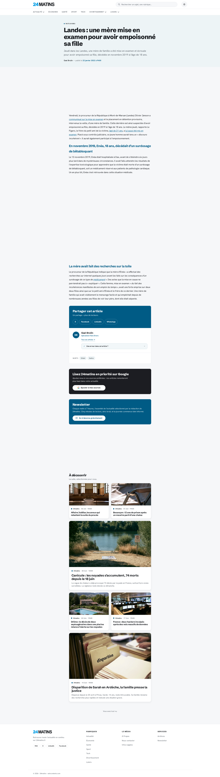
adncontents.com (54, 773)
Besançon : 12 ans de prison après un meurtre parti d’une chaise (130, 513)
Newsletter (162, 740)
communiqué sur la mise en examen (86, 119)
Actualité (37, 12)
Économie (53, 12)
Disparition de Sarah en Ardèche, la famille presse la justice (109, 689)
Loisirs (113, 12)
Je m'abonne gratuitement (90, 418)
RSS (36, 746)
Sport (74, 12)
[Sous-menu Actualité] (43, 12)
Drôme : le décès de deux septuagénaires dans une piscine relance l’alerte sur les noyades (87, 624)
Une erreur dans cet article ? (97, 346)
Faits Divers (70, 24)
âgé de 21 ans (116, 130)
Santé (64, 12)
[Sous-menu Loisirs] (118, 12)
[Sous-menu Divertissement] (105, 12)
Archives (161, 736)
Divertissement (97, 12)
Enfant (83, 358)
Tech (83, 12)
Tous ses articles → (88, 340)
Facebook (85, 322)
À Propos (125, 736)
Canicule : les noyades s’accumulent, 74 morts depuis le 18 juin (105, 577)
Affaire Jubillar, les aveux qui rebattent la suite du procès (85, 513)
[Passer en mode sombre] (184, 4)
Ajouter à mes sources (90, 387)
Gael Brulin (68, 60)
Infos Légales (127, 745)
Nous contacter (128, 740)
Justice (91, 358)
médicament (99, 279)
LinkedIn (97, 322)
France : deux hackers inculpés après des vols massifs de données (130, 623)
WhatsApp (111, 322)
